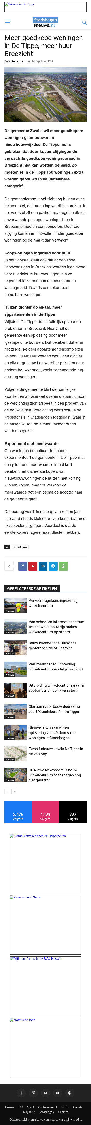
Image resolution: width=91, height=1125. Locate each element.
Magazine (29, 1112)
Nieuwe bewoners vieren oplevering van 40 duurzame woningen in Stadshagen (52, 732)
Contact (63, 1112)
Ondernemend (47, 1107)
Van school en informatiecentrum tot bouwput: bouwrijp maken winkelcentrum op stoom (56, 627)
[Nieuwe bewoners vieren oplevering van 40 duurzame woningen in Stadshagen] (15, 732)
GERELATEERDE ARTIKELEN (32, 588)
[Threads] (69, 1093)
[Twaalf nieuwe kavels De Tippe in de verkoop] (15, 754)
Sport (30, 1107)
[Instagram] (33, 1093)
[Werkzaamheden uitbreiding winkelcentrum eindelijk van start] (15, 669)
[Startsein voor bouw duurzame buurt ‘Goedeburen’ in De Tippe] (15, 711)
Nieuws (10, 611)
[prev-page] (7, 791)
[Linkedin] (43, 566)
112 (20, 1107)
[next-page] (14, 791)
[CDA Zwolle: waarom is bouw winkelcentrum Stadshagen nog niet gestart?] (15, 775)
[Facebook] (22, 566)
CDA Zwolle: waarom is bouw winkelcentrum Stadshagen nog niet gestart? (55, 775)
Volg (45, 803)
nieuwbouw (20, 547)
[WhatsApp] (63, 566)
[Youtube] (57, 1093)
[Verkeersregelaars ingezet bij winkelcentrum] (15, 605)
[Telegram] (53, 566)
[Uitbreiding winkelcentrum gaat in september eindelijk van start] (15, 690)
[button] (7, 23)
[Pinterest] (32, 566)
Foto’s (64, 1107)
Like (18, 803)
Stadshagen (46, 1112)
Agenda (77, 1107)
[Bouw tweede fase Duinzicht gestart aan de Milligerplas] (15, 648)
